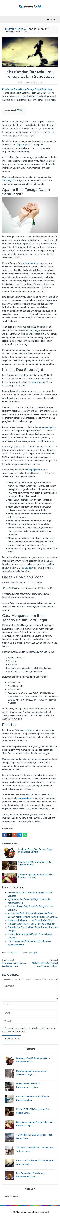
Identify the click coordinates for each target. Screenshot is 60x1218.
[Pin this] (14, 835)
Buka (20, 110)
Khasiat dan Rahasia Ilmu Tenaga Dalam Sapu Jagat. (27, 89)
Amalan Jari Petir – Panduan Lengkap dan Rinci (14, 962)
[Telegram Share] (19, 835)
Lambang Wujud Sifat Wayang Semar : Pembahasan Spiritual (36, 850)
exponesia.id (25, 798)
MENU (53, 19)
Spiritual (14, 952)
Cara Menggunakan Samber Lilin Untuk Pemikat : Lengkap (36, 876)
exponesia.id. (24, 1211)
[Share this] (4, 835)
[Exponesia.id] (30, 6)
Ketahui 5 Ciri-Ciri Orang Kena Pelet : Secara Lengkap (35, 863)
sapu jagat (37, 381)
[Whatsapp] (25, 835)
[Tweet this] (9, 835)
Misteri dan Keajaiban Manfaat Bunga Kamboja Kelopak (45, 962)
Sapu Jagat (22, 144)
